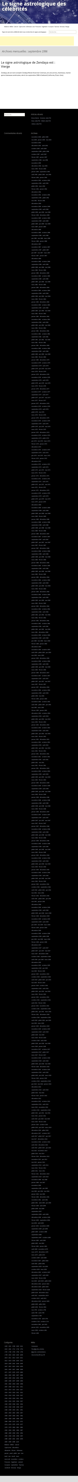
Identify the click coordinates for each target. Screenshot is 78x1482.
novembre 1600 (44, 1327)
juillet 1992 (34, 186)
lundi (6, 1456)
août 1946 (45, 832)
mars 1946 (34, 838)
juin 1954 (41, 719)
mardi (13, 1456)
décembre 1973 (36, 447)
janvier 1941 (41, 901)
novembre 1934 (44, 974)
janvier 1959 (35, 658)
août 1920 (34, 1119)
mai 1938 (40, 939)
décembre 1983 (44, 302)
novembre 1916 (36, 1142)
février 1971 (42, 487)
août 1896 (45, 1214)
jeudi (11, 1453)
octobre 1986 (46, 261)
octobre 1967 (46, 537)
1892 (13, 1378)
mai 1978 (47, 383)
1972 (21, 1421)
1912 (21, 1387)
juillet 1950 (34, 777)
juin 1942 (48, 890)
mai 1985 (47, 282)
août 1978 (45, 380)
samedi (20, 1462)
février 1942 (35, 896)
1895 (6, 1381)
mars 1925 (48, 1075)
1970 (13, 1421)
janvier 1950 (35, 783)
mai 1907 (42, 1182)
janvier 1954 (35, 725)
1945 (13, 1407)
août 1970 (45, 496)
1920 (13, 1392)
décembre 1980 (44, 345)
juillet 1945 (34, 849)
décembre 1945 (44, 841)
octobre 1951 (46, 757)
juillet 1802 (34, 1307)
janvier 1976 (35, 418)
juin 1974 (34, 441)
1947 (21, 1407)
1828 (13, 1361)
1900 (21, 1381)
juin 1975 (41, 426)
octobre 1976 (46, 406)
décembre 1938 (36, 930)
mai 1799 (34, 1310)
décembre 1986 (36, 258)
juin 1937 (41, 951)
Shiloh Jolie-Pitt (46, 121)
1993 (6, 1436)
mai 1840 (34, 1281)
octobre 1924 (35, 1081)
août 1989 (45, 221)
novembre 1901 (36, 1200)
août (17, 1442)
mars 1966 (34, 560)
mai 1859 (45, 1266)
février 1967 (42, 545)
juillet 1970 (34, 499)
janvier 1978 (35, 389)
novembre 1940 (36, 907)
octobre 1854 (35, 1269)
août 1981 (45, 337)
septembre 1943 (36, 875)
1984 (9, 1430)
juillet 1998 (46, 151)
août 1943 (45, 875)
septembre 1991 (36, 198)
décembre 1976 (44, 403)
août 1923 (45, 1090)
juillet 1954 (34, 719)
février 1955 (35, 710)
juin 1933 (41, 991)
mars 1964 (34, 589)
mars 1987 (47, 253)
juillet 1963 (34, 600)
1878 (13, 1372)
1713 (13, 1349)
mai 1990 (47, 212)
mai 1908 (44, 1179)
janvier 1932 (35, 1006)
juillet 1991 (46, 198)
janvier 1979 (35, 374)
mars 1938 (47, 939)
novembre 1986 (36, 261)
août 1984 (45, 293)
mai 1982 (47, 325)
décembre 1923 (36, 1087)
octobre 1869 (35, 1258)
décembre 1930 (44, 1014)
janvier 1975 (35, 432)
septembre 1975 (36, 424)
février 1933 (42, 994)
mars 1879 (34, 1252)
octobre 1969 (46, 508)
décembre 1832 (36, 1284)
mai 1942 (34, 893)
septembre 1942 (46, 887)
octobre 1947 (46, 815)
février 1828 (46, 1290)
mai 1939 (40, 925)
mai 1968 (47, 528)
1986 (17, 1430)
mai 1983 (47, 311)
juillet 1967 (34, 542)
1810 (6, 1358)
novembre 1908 (36, 1179)
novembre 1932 (44, 997)
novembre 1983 (36, 305)
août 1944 (45, 861)
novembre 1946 (36, 829)
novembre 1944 (36, 858)
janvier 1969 (35, 519)
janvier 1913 (41, 1162)
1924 (9, 1395)
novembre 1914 (42, 1151)
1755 (6, 1352)
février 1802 (42, 1307)
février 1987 (35, 256)
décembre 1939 (44, 916)
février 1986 (42, 270)
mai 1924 (40, 1084)
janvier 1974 (43, 444)
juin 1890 (45, 1229)
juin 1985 (41, 282)
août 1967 (45, 539)
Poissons (38, 27)
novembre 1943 (36, 872)
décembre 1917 (36, 1133)
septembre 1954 (36, 716)
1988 (6, 1433)
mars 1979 (34, 371)
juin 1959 (48, 652)
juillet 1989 (34, 224)
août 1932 (34, 1003)
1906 (21, 1384)
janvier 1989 (42, 227)
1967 (21, 1418)
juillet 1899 (34, 1208)
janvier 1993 (43, 177)
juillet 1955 (41, 705)
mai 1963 (47, 600)
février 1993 (35, 177)
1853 (13, 1366)
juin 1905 (45, 1188)
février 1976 (42, 415)
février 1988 (35, 241)
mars (17, 1456)
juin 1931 (41, 1011)
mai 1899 (41, 1208)
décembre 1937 (36, 945)
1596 (13, 1346)
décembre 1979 (44, 360)
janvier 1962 (35, 621)
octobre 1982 (46, 319)
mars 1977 (34, 400)
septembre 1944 (36, 861)
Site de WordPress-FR (38, 1355)
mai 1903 (42, 1194)
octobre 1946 (46, 829)
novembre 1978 (36, 377)
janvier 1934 (35, 985)
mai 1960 (40, 641)
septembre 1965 (36, 568)
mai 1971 (47, 484)
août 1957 (45, 678)
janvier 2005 (41, 140)
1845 (21, 1363)
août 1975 (45, 424)
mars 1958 (34, 670)
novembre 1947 (36, 815)
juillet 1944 (34, 864)
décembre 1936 (43, 954)
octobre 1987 (46, 247)
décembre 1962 (44, 606)
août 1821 (34, 1295)
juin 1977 (41, 397)
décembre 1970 (44, 490)
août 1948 (45, 803)
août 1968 (45, 525)
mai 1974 (40, 441)
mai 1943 (47, 878)
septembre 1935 (36, 968)
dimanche (7, 1450)
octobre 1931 (35, 1009)
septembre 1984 (36, 293)
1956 (17, 1413)
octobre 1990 (46, 206)
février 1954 (42, 722)
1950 (13, 1410)
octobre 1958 (46, 661)
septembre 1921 (46, 1110)
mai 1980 (47, 354)
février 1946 (42, 838)
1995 (13, 1436)
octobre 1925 (46, 1069)
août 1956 (45, 693)
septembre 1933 (36, 988)
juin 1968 (41, 528)
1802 (9, 1355)
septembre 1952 (36, 745)
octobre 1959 (46, 649)
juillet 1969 (34, 513)
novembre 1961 (36, 623)
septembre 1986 (36, 264)
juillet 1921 (34, 1113)
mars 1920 (34, 1122)
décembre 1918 (36, 1130)
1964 (9, 1418)
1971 (17, 1421)
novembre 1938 (36, 933)
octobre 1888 (43, 1232)
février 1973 (35, 458)
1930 (13, 1398)
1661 (9, 1349)
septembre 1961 (36, 626)
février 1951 (42, 765)
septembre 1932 (46, 1000)
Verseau (62, 27)
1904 (13, 1384)
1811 (9, 1358)
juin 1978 (41, 383)
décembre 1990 (36, 203)
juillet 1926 (34, 1064)
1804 (13, 1355)
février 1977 (42, 400)
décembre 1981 (44, 331)
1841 (13, 1363)
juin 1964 (41, 586)
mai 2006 (34, 140)
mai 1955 (34, 707)
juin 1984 (41, 296)
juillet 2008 (45, 137)
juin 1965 (41, 571)
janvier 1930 (35, 1026)
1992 (21, 1433)
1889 (6, 1378)
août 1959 (34, 652)
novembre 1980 (36, 348)
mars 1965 (34, 574)
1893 (17, 1378)
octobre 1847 (46, 1272)
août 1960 (45, 638)
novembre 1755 (36, 1319)
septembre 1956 (36, 693)
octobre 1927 (46, 1049)
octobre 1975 (46, 421)
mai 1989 (47, 224)
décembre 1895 (36, 1217)
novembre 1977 (36, 392)
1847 (6, 1366)
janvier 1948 (35, 812)
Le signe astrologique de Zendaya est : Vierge (28, 64)
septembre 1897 (36, 1211)
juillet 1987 (46, 250)
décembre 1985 (44, 273)
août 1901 (45, 1200)
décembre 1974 (44, 432)
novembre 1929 (36, 1029)
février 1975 (42, 429)
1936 (17, 1401)
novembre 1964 (36, 580)
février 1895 (35, 1220)
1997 (21, 1436)
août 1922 (45, 1104)
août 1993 (34, 174)
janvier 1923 (43, 1095)
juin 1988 (34, 238)
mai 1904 (46, 1191)
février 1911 (35, 1174)
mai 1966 (47, 557)
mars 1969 (34, 516)
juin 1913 (44, 1159)
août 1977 (45, 395)
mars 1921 (34, 1116)
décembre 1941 (44, 896)
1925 (13, 1395)
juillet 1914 (34, 1153)
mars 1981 (34, 342)
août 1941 (34, 899)
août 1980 (45, 351)
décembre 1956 (44, 687)
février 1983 (42, 313)
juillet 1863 (45, 1261)
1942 (21, 1404)
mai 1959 (34, 655)
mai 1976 (41, 412)
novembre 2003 (36, 143)
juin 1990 (41, 212)
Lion (33, 27)
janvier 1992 (43, 189)
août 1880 (34, 1249)
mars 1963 (34, 603)
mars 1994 (34, 169)
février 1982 (42, 328)
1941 (17, 1404)
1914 (9, 1389)
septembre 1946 (36, 832)
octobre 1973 (46, 450)
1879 (17, 1372)
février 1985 (42, 284)
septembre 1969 (36, 510)
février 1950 (42, 780)
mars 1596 (34, 1330)
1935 (13, 1401)
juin (19, 1453)
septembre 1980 (36, 351)
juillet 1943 (34, 878)
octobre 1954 (46, 713)
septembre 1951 (36, 759)
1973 (6, 1424)
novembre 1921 (43, 1107)
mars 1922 (34, 1107)
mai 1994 (44, 166)
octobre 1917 (46, 1133)
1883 (9, 1375)
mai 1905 (34, 1191)
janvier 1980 (35, 360)
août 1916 (34, 1145)
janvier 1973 (43, 458)
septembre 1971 (36, 481)
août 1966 (45, 554)
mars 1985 (34, 284)
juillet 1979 (34, 368)
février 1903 (35, 1197)
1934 (9, 1401)
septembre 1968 (36, 525)
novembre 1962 (36, 609)
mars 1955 (41, 707)
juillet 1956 (34, 696)
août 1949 (45, 789)
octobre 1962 (46, 609)
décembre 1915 (43, 1145)
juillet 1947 (34, 820)
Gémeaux (29, 27)
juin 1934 (48, 980)
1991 (17, 1433)
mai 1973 (40, 455)
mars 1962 (34, 618)
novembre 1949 (36, 786)
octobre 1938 (46, 933)
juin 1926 (41, 1064)
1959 (9, 1416)
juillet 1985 (34, 282)
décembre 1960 (43, 632)
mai (9, 1456)
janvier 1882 (43, 1246)
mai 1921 (47, 1113)
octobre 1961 (46, 623)
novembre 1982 (36, 319)
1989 (9, 1433)
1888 (21, 1375)
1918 (6, 1392)
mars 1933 (34, 994)
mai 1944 (47, 864)
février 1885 (35, 1240)
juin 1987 (34, 253)
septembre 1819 (43, 1295)
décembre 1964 (44, 577)
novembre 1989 (36, 218)
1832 (21, 1361)
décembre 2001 (36, 145)
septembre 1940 (36, 910)
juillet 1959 (41, 652)
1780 (13, 1352)
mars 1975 (34, 429)
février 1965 (42, 574)
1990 (13, 1433)
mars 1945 (34, 852)
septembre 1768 (36, 1316)
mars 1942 (41, 893)
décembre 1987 (36, 244)
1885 (13, 1375)
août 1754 (45, 1319)
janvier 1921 (42, 1116)
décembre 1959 (36, 647)
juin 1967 (41, 542)
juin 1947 (41, 820)
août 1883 (43, 1240)
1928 (6, 1398)
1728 (17, 1349)
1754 (21, 1349)
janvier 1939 (43, 927)
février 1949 (42, 794)
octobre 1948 (46, 800)
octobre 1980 (46, 348)
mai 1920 (47, 1119)
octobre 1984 (46, 290)
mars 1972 (34, 473)
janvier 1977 (35, 403)
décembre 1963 (44, 592)
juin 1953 (41, 733)
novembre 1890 (44, 1226)
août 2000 (44, 148)
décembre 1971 (44, 476)
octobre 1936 (35, 956)
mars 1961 (34, 632)
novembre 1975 (36, 421)
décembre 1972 (36, 461)
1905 (17, 1384)
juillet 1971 (34, 484)
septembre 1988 (36, 235)
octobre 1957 (46, 676)
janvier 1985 (35, 287)
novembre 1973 (36, 450)
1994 (9, 1436)
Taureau (56, 27)
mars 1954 (34, 722)
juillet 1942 (41, 890)
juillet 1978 (34, 383)
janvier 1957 (35, 687)
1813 (13, 1358)
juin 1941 (48, 899)
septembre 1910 (36, 1177)
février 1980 (42, 357)
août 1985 (45, 279)
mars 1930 (41, 1023)
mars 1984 (34, 299)
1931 (17, 1398)
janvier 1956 (43, 699)
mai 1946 (47, 835)
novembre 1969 (36, 508)
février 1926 (35, 1067)
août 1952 (45, 745)
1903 (9, 1384)
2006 (9, 1442)
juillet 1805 (34, 1304)
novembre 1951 (36, 757)
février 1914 (35, 1156)
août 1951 (45, 759)
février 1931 (35, 1014)
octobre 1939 (46, 919)
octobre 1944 (46, 858)
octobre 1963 (46, 594)
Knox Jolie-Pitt (35, 121)
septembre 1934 (46, 977)
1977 (21, 1424)
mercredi (7, 1459)
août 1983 (45, 308)
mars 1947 (34, 823)
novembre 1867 (36, 1261)
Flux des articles (37, 1349)
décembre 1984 (44, 287)
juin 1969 (41, 513)
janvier (7, 1453)
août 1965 (45, 568)
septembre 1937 (36, 948)
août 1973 (45, 453)
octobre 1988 (46, 232)
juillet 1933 (34, 991)
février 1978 (42, 386)
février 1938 (35, 942)
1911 (17, 1387)
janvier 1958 (35, 673)
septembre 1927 (36, 1052)
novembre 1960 (36, 635)
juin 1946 (41, 835)
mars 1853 (44, 1269)
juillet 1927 (46, 1052)
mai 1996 (45, 160)
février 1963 (42, 603)
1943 (6, 1407)
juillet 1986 (34, 267)
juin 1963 (41, 600)
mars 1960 (47, 641)
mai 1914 (41, 1153)
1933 (6, 1401)
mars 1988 (47, 238)
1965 (13, 1418)
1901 (6, 1384)
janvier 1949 (35, 797)
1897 (13, 1381)
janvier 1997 (43, 157)
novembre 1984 (36, 290)
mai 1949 (47, 791)
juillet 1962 (34, 615)
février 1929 (42, 1038)
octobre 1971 (46, 479)
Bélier (11, 27)
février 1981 (42, 342)
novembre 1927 (36, 1049)
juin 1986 (41, 267)
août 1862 (34, 1263)
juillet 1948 (34, 806)
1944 (9, 1407)
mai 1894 (34, 1223)
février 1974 (35, 444)
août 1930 (34, 1020)
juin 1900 (48, 1203)
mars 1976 (34, 415)
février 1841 (42, 1278)
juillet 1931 (34, 1011)
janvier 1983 (35, 316)
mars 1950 (34, 780)
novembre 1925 (36, 1069)
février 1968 (42, 531)
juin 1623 (44, 1324)
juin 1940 (41, 913)
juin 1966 (41, 557)
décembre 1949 (44, 783)
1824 (9, 1361)
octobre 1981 (46, 334)
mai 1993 (48, 174)
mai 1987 (40, 253)
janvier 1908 (35, 1182)
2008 (13, 1442)
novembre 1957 (36, 676)
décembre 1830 (36, 1287)
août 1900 (42, 1203)
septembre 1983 (36, 308)
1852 (9, 1366)
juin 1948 (41, 806)
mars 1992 (42, 186)
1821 (21, 1358)
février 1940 (35, 916)
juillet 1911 (34, 1171)
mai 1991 (34, 200)
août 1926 (45, 1061)
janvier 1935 (35, 974)
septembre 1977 (36, 395)
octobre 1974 (46, 435)
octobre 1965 (46, 565)
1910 (13, 1387)
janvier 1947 (35, 826)
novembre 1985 (36, 276)
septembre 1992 (36, 183)
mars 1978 (34, 386)
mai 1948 (47, 806)
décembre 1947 (44, 812)
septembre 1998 (36, 151)
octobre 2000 (35, 148)
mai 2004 (48, 140)
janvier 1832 (45, 1284)
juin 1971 (41, 484)
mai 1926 (47, 1064)
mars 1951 (34, 765)
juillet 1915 (41, 1148)
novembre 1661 (36, 1324)
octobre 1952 (46, 742)
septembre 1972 (36, 467)
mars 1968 (34, 531)
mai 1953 (47, 733)
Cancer (16, 27)
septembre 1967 (36, 539)
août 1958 (45, 664)
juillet (15, 1453)
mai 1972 (47, 470)
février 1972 (42, 473)
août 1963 (45, 597)
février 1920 (42, 1122)
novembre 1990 (36, 206)
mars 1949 (34, 794)
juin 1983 (41, 311)
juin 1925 (41, 1075)
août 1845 (45, 1275)
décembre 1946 (44, 826)
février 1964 (42, 589)
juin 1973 (34, 455)
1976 (17, 1424)
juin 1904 (40, 1191)
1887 (17, 1375)
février (13, 1450)
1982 (21, 1427)
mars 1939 (47, 925)
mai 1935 (34, 971)
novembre (14, 1459)
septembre (14, 1465)
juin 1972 (41, 470)
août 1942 (34, 890)
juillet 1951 (34, 762)
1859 (21, 1366)
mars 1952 (34, 751)
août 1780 (41, 1313)
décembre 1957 (44, 673)
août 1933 (45, 988)
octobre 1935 (46, 965)
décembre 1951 (44, 754)
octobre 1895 (46, 1217)
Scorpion (51, 27)
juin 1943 (41, 878)
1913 (6, 1389)
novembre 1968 (36, 522)
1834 (6, 1363)
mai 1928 (47, 1043)
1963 (6, 1418)
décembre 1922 (36, 1098)
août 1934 (34, 980)
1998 (6, 1439)
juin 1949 (41, 791)
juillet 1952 (34, 748)
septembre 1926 (36, 1061)
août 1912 (45, 1165)
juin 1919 (41, 1127)
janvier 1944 (35, 870)
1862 (6, 1369)
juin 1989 (41, 224)
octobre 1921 (35, 1110)
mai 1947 (47, 820)
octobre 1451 (43, 1330)
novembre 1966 (36, 551)
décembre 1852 (36, 1272)
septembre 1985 (36, 279)
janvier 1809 (45, 1301)
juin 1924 (34, 1084)
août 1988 (45, 235)
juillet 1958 (34, 667)
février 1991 (41, 200)
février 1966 (42, 560)
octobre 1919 (44, 1124)
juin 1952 (41, 748)
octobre (20, 1459)
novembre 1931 (44, 1006)
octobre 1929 (46, 1029)
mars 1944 (34, 867)
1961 (17, 1416)
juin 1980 (41, 354)
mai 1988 (40, 238)
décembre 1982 (44, 316)
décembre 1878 (43, 1252)
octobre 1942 (35, 887)
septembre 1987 (36, 250)
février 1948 (42, 809)
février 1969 (42, 516)
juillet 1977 (34, 397)
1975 (13, 1424)
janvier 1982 (35, 331)
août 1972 (45, 467)
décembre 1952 (44, 739)
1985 (13, 1430)
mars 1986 (34, 270)
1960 (13, 1416)
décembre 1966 (44, 548)
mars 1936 (48, 959)
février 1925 (35, 1078)
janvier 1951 (35, 768)
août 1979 (45, 366)
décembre (15, 1447)
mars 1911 (42, 1171)
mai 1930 (34, 1023)
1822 (6, 1361)
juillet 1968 (34, 528)
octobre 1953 (46, 728)
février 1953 (42, 736)
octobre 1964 (46, 580)
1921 (17, 1392)
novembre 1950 (36, 771)
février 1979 (42, 371)
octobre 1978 (46, 377)
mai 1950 (47, 777)
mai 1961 (47, 629)
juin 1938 (34, 939)
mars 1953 (34, 736)
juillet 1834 (48, 1281)
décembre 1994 (36, 166)
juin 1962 (41, 615)
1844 (17, 1363)
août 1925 (45, 1072)
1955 (13, 1413)
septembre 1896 (36, 1214)
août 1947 (45, 817)
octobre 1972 (46, 464)
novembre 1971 (36, 479)
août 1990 (45, 209)
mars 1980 (34, 357)
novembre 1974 (36, 435)
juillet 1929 (34, 1035)
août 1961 (45, 626)
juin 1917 (48, 1136)
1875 (9, 1372)
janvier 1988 (43, 241)
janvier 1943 (35, 884)
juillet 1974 (46, 438)
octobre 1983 (46, 305)
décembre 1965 (44, 563)
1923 (6, 1395)
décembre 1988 (36, 229)
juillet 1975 (34, 426)
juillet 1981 (34, 340)
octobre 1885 (47, 1237)
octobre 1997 (35, 154)
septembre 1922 (36, 1104)
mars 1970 (34, 502)
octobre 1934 (35, 977)
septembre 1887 (36, 1237)
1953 (6, 1413)
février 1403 (35, 1333)
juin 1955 (48, 705)
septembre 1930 (46, 1017)
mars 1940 (48, 913)
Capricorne (22, 27)
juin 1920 (41, 1119)
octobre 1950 (46, 771)
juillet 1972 (34, 470)
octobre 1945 (46, 843)
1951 (17, 1410)
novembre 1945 (36, 843)
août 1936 (34, 959)
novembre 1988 (36, 232)
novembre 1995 (36, 163)
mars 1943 (34, 881)
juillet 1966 (34, 557)
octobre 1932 (35, 1000)
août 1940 (45, 910)
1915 (13, 1389)
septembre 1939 (36, 922)
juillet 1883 (34, 1243)
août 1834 (41, 1281)
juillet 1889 (34, 1232)
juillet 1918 (45, 1130)
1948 (6, 1410)
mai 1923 (41, 1093)
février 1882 (35, 1246)
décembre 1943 (44, 870)
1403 (6, 1346)
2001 (13, 1439)
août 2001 (45, 145)
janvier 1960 (43, 644)
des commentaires (38, 1352)
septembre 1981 (36, 337)
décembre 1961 (44, 621)
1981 (17, 1427)
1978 (6, 1427)
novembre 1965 (36, 565)
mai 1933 (47, 991)
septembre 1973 (36, 453)
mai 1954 (47, 719)
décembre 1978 (44, 374)
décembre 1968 (44, 519)
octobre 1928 (35, 1040)
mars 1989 (34, 227)
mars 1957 (34, 684)
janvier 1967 (35, 548)
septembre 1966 (36, 554)
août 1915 (34, 1148)
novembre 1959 (36, 649)
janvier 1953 (35, 739)
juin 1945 (41, 849)
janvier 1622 (35, 1327)
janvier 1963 (35, 606)
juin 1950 (41, 777)
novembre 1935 (36, 965)
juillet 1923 (34, 1093)
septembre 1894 (45, 1220)
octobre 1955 (46, 702)
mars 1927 (34, 1055)
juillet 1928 (34, 1043)
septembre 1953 (36, 731)
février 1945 (42, 852)
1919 (9, 1392)
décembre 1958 (44, 658)
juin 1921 (41, 1113)
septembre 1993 (45, 172)
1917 (21, 1389)
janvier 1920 (35, 1124)
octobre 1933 (44, 985)
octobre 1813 (35, 1298)
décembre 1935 (36, 962)
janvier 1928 (42, 1046)
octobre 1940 (46, 907)
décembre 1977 (44, 389)
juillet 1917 (41, 1136)
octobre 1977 (46, 392)
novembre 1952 (36, 742)
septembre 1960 (36, 638)
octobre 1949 (46, 786)
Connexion (34, 1346)
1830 (17, 1361)
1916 (17, 1389)
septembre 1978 (36, 380)
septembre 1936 (46, 956)
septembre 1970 (36, 496)
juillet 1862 (41, 1263)
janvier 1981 (35, 345)
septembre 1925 (36, 1072)
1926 (17, 1395)
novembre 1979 (36, 363)
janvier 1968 (35, 534)
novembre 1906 (36, 1185)
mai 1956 (41, 696)
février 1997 (35, 157)
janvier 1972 (35, 476)
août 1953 (45, 731)
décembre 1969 (36, 505)
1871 (6, 1372)
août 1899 (43, 1206)
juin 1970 (41, 499)
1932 (21, 1398)
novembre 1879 (43, 1249)
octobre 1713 (45, 1321)
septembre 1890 (36, 1229)
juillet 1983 (34, 311)
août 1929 (45, 1032)
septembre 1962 (36, 612)
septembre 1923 (36, 1090)
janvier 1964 (35, 592)
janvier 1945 (35, 855)
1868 (17, 1369)
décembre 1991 (36, 192)
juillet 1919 (34, 1127)
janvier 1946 (35, 841)
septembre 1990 (36, 209)
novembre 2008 (36, 137)
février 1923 (35, 1095)
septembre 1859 (36, 1266)
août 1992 (45, 183)
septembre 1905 (36, 1188)
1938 (6, 1404)
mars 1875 (34, 1255)
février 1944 (42, 867)
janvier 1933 (35, 997)
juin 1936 (41, 959)
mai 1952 (47, 748)
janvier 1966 (35, 563)
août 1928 (44, 1040)
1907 (6, 1387)
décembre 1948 (44, 797)
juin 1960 (34, 641)
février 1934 (41, 983)
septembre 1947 (36, 817)
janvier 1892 (35, 1226)
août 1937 (45, 948)
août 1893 (41, 1223)
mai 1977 (47, 397)
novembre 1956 (36, 690)
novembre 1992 (36, 180)
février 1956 (35, 699)
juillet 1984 (34, 296)
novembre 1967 (36, 537)
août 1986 (45, 264)
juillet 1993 (41, 174)
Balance (6, 27)
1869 (21, 1369)
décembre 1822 (43, 1292)
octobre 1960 (46, 635)
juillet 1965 (34, 571)
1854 (17, 1366)
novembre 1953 (36, 728)
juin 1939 (34, 925)
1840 (9, 1363)
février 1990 (35, 215)
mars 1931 (48, 1011)
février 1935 (41, 971)
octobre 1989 (46, 218)
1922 (21, 1392)
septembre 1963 (36, 597)
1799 (6, 1355)
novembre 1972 (36, 464)
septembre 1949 (36, 789)
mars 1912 (34, 1168)
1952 (21, 1410)
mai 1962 (47, 615)
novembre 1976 (36, 406)
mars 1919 (48, 1127)
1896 (9, 1381)
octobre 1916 (46, 1142)
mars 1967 (34, 545)
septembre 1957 (36, 678)
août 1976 (45, 409)
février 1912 (42, 1168)
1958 (6, 1416)
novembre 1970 (36, 493)
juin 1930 (48, 1020)
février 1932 (42, 1003)
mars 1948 (34, 809)
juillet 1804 (42, 1304)
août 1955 (34, 705)
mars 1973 (47, 455)
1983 (6, 1430)
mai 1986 (47, 267)
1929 (9, 1398)
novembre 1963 (36, 594)
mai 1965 (47, 571)
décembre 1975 (44, 418)
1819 (17, 1358)
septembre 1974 (36, 438)
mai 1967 (47, 542)
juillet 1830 (45, 1287)
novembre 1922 (36, 1101)
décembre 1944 (44, 855)
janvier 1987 (43, 256)
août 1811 (44, 1298)
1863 (9, 1369)
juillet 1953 (34, 733)
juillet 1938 (46, 936)
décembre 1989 (44, 215)
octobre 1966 (46, 551)
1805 (17, 1355)
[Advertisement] (37, 41)
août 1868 (44, 1258)
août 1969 (45, 510)
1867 (13, 1369)
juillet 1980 (34, 354)
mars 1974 (47, 441)
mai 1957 (47, 681)
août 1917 (34, 1136)
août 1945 (45, 846)
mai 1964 (47, 586)
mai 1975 (47, 426)
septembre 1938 (36, 936)
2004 (21, 1439)
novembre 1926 (36, 1058)
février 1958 (42, 670)
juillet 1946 (34, 835)
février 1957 (42, 684)
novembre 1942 (44, 884)
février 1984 (42, 299)
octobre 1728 (35, 1321)
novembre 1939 (36, 919)
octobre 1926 (46, 1058)
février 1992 (35, 189)
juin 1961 (41, 629)
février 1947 (42, 823)
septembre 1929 (36, 1032)
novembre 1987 (36, 247)
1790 (21, 1352)
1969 (9, 1421)
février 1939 (35, 927)
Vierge (67, 27)
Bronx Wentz (35, 118)
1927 (21, 1395)
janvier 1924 (47, 1084)
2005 (6, 1442)
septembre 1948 (36, 803)
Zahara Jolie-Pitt (36, 124)
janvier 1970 (42, 502)
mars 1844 (34, 1278)
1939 (9, 1404)
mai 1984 (47, 296)
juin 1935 (45, 968)
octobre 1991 (46, 195)
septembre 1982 (36, 322)
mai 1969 (47, 513)
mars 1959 (41, 655)
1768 (9, 1352)
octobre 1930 (35, 1017)
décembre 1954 (36, 713)
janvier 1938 (43, 942)
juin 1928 (41, 1043)
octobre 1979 (46, 363)
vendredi (7, 1468)
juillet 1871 (42, 1255)
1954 (9, 1413)
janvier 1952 (35, 754)
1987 (21, 1430)
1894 (21, 1378)
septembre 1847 (36, 1275)
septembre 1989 (36, 221)
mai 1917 (34, 1139)
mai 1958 (47, 667)
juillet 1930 (41, 1020)
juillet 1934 (41, 980)
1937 (21, 1401)
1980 (13, 1427)
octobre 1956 (46, 690)
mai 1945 (47, 849)
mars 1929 (34, 1038)
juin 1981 (41, 340)
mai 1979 (47, 368)
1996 (17, 1436)
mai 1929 (41, 1035)
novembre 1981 (36, 334)
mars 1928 (34, 1046)
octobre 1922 (46, 1101)
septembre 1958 (36, 664)
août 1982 (45, 322)
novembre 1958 (36, 661)
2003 (17, 1439)
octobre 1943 (46, 872)
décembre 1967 (44, 534)
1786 (17, 1352)
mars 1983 (34, 313)
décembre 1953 (44, 725)
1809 (21, 1355)
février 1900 (35, 1206)
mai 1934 (34, 983)
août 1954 (45, 716)
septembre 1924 (46, 1081)
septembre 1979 (36, 366)
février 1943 (42, 881)
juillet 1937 (34, 951)
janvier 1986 (35, 273)
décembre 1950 (44, 768)
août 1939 (45, 922)
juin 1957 (41, 681)
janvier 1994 (35, 172)
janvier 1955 (43, 710)
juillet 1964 (34, 586)
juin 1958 (41, 667)
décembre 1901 (44, 1197)
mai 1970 (47, 499)
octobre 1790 (42, 1310)
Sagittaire (45, 27)
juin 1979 (41, 368)
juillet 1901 (34, 1203)
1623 (6, 1349)
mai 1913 (34, 1162)
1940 (13, 1404)
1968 (6, 1421)
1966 (17, 1418)
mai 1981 (47, 340)
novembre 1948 (36, 800)
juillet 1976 (34, 412)
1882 (6, 1375)
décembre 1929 (44, 1026)
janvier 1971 (35, 490)
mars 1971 (34, 487)
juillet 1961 (34, 629)
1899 (17, 1381)
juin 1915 (48, 1148)
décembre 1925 (44, 1067)
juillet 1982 (34, 325)
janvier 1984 (35, 302)
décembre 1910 (44, 1174)
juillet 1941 (41, 899)
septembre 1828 (36, 1290)
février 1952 (42, 751)
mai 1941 (34, 901)
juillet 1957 (34, 681)
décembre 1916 (42, 1139)
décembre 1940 (36, 904)
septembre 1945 (36, 846)
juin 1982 (41, 325)
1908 (9, 1387)
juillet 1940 (34, 913)
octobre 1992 (46, 180)
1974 (9, 1424)
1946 (17, 1407)
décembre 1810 (36, 1301)
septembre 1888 (36, 1235)
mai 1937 (47, 951)
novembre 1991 (36, 195)
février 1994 (42, 169)
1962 (21, 1416)
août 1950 (45, 774)
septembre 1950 (36, 774)
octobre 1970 (46, 493)
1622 (21, 1346)
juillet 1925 (34, 1075)
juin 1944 (41, 864)
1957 (21, 1413)
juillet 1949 (34, 791)
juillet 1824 (34, 1292)
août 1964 (45, 583)
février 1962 (42, 618)
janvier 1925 (43, 1078)
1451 (9, 1346)
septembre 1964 (36, 583)
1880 (21, 1372)
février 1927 (42, 1055)
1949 (9, 1410)
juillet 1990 (34, 212)
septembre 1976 (36, 409)
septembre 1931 (46, 1009)
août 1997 (44, 154)
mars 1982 (34, 328)
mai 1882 (41, 1243)
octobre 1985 (46, 276)
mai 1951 (41, 762)
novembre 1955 (36, 702)
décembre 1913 (44, 1156)
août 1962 (45, 612)
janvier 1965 (35, 577)
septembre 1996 (36, 160)
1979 (9, 1427)
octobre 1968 (46, 522)
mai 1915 (34, 1151)
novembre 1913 (36, 1159)
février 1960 (35, 644)
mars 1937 (34, 954)
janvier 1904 (35, 1194)
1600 (17, 1346)
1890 (9, 1378)
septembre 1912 (36, 1165)
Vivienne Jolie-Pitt (45, 118)
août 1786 (34, 1313)
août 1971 (45, 481)
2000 (9, 1439)
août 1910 (45, 1177)
